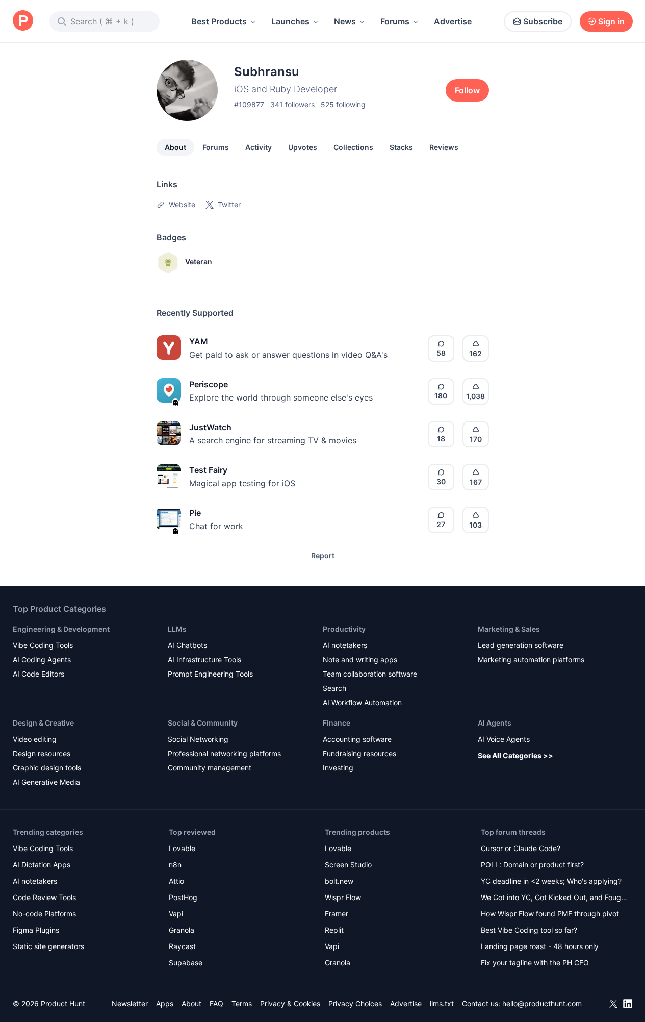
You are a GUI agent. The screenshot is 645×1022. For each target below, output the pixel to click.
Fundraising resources (359, 753)
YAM (198, 341)
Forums (394, 21)
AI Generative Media (46, 782)
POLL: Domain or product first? (532, 864)
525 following (343, 104)
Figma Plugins (36, 930)
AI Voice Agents (504, 739)
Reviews (443, 147)
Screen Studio (348, 864)
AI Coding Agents (42, 659)
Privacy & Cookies (290, 1003)
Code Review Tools (44, 897)
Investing (338, 767)
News (345, 21)
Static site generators (48, 946)
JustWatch (210, 427)
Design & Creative (43, 722)
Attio (176, 881)
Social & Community (203, 722)
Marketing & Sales (509, 629)
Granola (181, 930)
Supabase (185, 962)
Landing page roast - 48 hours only (540, 946)
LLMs (177, 629)
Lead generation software (520, 645)
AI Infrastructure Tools (204, 659)
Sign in (611, 21)
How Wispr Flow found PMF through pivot (550, 913)
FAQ (216, 1003)
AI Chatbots (187, 645)
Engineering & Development (61, 629)
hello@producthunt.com (542, 1003)
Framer (336, 913)
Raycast (182, 946)
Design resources (41, 753)
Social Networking (198, 739)
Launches (290, 21)
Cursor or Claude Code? (520, 848)
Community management (209, 767)
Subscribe (542, 21)
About (175, 147)
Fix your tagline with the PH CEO (535, 962)
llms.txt (442, 1003)
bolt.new (339, 881)
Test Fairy (208, 470)
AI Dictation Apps (41, 864)
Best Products (219, 21)
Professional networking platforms (224, 753)
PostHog (183, 897)
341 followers (292, 104)
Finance (336, 722)
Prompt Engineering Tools (210, 673)
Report (322, 555)
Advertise (453, 21)
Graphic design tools (47, 767)
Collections (353, 147)
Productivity (344, 629)
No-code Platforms (44, 913)
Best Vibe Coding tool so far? (529, 930)
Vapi (176, 913)
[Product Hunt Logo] (23, 21)
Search (334, 688)
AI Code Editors (38, 673)
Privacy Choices (355, 1003)
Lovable (182, 848)
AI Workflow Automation (362, 702)
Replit (334, 930)
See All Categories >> (515, 755)
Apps (164, 1003)
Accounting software (357, 739)
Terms (241, 1003)
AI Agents (494, 722)
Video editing (35, 739)
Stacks (401, 147)
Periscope (208, 384)
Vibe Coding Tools (43, 645)
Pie (195, 513)
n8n (175, 864)
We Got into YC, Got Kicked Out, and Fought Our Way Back (554, 898)
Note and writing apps (360, 659)
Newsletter (130, 1003)
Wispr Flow (343, 897)
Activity (258, 147)
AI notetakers (345, 645)
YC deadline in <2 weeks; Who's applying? (551, 881)
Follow (467, 90)
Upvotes (302, 147)
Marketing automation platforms (531, 659)
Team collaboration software (370, 673)
